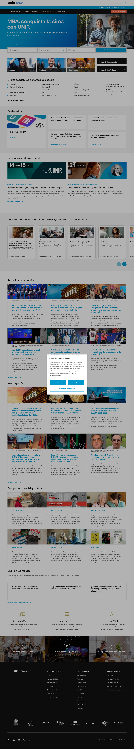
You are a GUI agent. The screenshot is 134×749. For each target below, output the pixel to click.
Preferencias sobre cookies (67, 388)
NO (58, 382)
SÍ (76, 382)
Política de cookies (55, 375)
